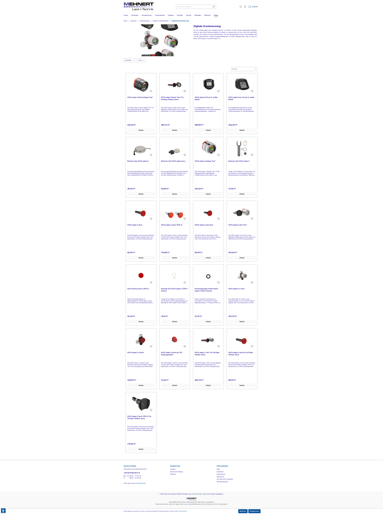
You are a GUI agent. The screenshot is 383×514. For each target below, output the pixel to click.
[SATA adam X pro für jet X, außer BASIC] (242, 85)
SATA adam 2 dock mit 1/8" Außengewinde (171, 354)
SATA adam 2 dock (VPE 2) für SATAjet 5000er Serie (139, 417)
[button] (3, 510)
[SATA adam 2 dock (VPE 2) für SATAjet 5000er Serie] (141, 404)
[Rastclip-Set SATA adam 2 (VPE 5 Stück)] (174, 276)
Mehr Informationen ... (181, 511)
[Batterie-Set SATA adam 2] (242, 149)
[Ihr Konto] (245, 7)
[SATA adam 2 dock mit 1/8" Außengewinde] (174, 340)
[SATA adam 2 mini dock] (208, 212)
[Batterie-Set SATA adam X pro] (174, 149)
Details (141, 130)
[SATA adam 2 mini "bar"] (242, 212)
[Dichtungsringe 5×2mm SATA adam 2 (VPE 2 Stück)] (208, 276)
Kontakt (172, 469)
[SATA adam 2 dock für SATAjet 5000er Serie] (242, 340)
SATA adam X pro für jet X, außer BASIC (241, 98)
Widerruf (173, 474)
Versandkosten (197, 494)
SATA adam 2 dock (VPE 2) (171, 225)
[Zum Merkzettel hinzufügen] (151, 91)
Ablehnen (243, 511)
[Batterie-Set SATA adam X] (141, 149)
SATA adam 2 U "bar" (236, 289)
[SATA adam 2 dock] (141, 212)
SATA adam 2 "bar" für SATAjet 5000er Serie (207, 354)
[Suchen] (213, 7)
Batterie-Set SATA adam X (138, 161)
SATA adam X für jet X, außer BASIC (206, 98)
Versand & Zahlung (176, 472)
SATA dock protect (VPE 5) (138, 289)
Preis (140, 60)
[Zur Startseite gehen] (139, 6)
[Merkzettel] (240, 7)
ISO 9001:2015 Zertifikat (225, 479)
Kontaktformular (140, 483)
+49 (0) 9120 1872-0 (132, 473)
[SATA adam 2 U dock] (141, 340)
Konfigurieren (254, 511)
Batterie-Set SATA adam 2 (238, 161)
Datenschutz (221, 474)
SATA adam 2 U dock (135, 352)
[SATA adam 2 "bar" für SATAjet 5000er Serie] (208, 340)
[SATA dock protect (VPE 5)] (141, 276)
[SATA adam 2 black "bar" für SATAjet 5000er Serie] (174, 85)
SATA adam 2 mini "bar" (237, 225)
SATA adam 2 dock (134, 225)
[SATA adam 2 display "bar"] (208, 149)
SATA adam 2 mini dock (204, 225)
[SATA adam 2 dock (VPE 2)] (174, 212)
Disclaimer (220, 472)
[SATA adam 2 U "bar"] (242, 276)
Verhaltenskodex (222, 481)
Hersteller (128, 60)
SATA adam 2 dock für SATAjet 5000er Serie (240, 354)
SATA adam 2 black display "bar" (140, 97)
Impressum (220, 477)
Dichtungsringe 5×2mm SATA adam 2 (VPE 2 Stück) (206, 290)
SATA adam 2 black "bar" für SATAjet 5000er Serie (172, 98)
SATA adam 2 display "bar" (205, 161)
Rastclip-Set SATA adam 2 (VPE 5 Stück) (174, 290)
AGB (218, 469)
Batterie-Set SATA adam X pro (173, 161)
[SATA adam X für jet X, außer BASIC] (208, 85)
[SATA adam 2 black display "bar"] (141, 85)
